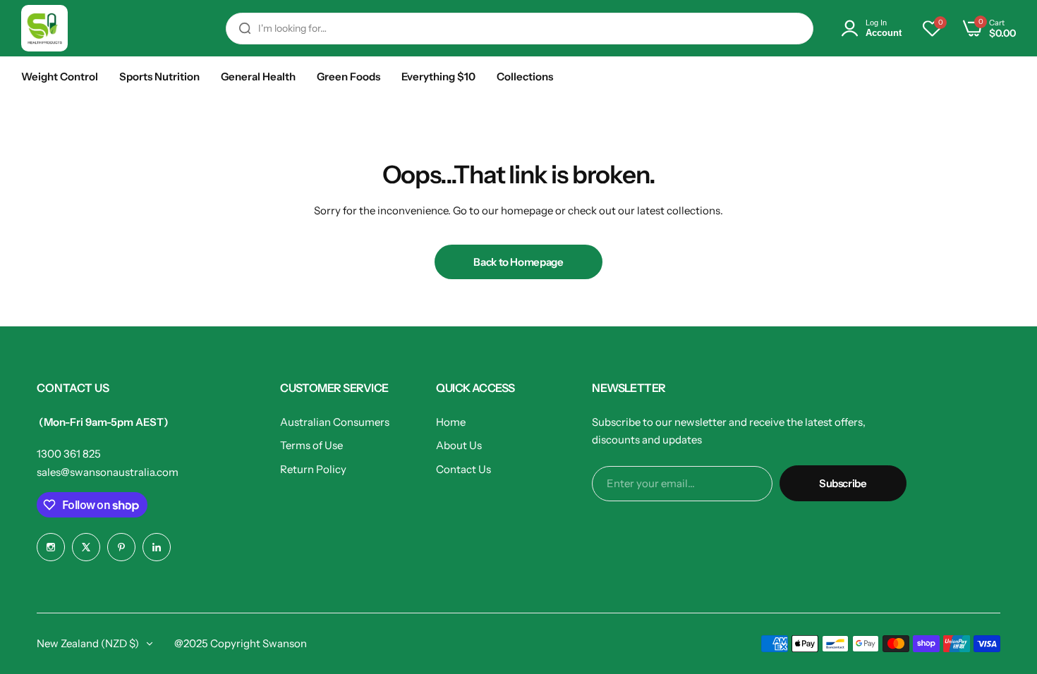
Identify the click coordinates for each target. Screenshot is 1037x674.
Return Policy (313, 469)
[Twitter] (86, 547)
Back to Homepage (518, 262)
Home (451, 422)
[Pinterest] (121, 547)
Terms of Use (311, 445)
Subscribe (843, 483)
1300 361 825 (69, 453)
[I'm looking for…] (244, 28)
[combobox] (519, 28)
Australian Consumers (334, 422)
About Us (459, 445)
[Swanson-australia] (44, 28)
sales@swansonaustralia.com (107, 472)
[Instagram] (51, 547)
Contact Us (463, 469)
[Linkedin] (156, 547)
